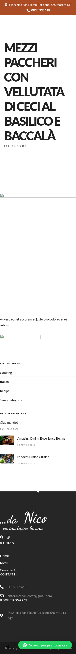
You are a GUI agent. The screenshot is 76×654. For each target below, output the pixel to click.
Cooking (6, 373)
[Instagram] (10, 538)
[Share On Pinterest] (23, 636)
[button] (45, 645)
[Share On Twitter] (17, 636)
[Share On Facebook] (11, 636)
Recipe (5, 391)
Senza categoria (11, 400)
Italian (4, 382)
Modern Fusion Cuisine (33, 457)
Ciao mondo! (9, 422)
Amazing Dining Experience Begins (41, 438)
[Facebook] (3, 538)
